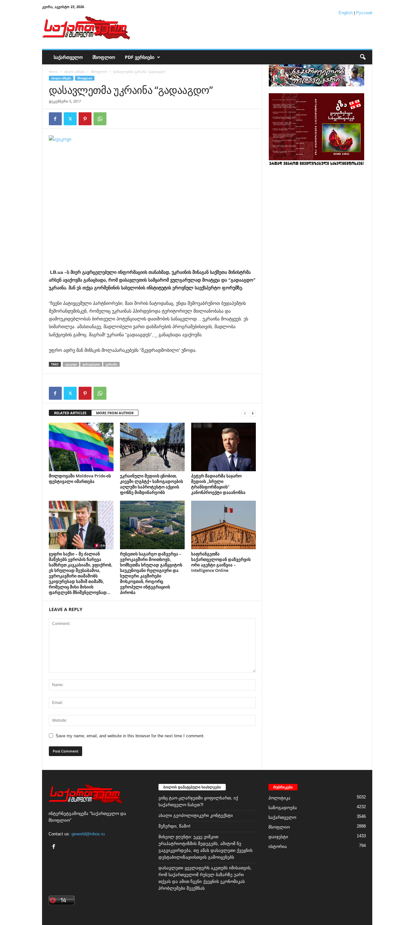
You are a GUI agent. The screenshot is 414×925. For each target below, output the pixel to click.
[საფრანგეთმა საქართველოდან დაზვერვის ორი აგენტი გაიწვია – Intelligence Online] (223, 525)
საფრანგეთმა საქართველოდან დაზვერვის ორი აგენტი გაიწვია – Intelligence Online (221, 562)
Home (53, 71)
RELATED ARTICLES (70, 412)
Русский (364, 12)
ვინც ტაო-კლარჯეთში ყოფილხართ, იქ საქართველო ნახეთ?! (198, 801)
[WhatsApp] (99, 118)
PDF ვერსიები (139, 57)
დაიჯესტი (278, 836)
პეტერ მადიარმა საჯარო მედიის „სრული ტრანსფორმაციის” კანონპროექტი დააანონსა (218, 484)
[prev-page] (245, 413)
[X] (70, 118)
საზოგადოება (282, 807)
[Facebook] (55, 118)
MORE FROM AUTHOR (115, 412)
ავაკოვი (71, 364)
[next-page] (252, 413)
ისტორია (277, 846)
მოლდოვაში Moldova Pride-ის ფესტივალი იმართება (80, 478)
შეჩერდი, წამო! (174, 826)
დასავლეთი (91, 364)
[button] (362, 57)
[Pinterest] (85, 118)
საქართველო (68, 57)
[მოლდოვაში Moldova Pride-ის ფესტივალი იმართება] (81, 447)
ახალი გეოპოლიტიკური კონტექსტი (195, 815)
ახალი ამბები (74, 71)
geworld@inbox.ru (88, 833)
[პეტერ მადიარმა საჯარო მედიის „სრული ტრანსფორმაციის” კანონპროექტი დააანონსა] (223, 447)
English (346, 12)
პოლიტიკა (279, 798)
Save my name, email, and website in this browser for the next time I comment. (130, 735)
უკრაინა (111, 364)
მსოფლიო (104, 57)
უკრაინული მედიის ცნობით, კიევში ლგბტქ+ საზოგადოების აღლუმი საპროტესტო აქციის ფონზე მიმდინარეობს (151, 484)
